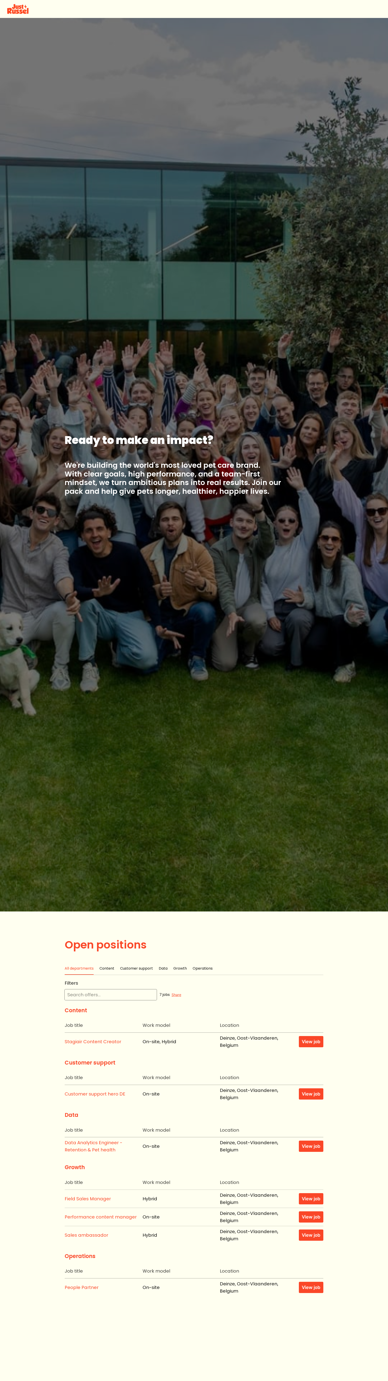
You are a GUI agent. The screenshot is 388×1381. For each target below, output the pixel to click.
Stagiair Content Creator (93, 1041)
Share (176, 994)
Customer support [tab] (136, 968)
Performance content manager (101, 1217)
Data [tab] (163, 968)
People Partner (82, 1287)
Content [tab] (106, 968)
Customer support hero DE (95, 1094)
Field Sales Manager (88, 1199)
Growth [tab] (180, 968)
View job (311, 1041)
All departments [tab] (79, 968)
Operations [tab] (203, 968)
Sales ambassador (86, 1235)
